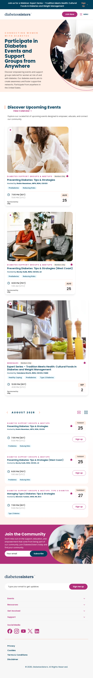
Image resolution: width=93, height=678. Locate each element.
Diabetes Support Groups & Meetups (29, 176)
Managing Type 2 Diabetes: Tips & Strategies (31, 493)
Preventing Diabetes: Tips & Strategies (31, 179)
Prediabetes (14, 188)
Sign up (79, 439)
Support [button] (11, 617)
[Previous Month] (7, 412)
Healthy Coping (15, 377)
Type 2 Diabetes (47, 377)
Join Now (69, 14)
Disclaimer (12, 659)
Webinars (13, 363)
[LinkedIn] (37, 631)
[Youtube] (23, 631)
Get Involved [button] (13, 610)
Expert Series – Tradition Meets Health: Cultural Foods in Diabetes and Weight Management (42, 368)
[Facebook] (9, 631)
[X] (30, 631)
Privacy (11, 646)
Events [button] (10, 598)
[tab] (79, 412)
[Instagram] (16, 631)
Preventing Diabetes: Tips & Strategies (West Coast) (40, 268)
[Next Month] (39, 412)
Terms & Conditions (17, 655)
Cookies (11, 650)
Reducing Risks (29, 188)
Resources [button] (12, 604)
